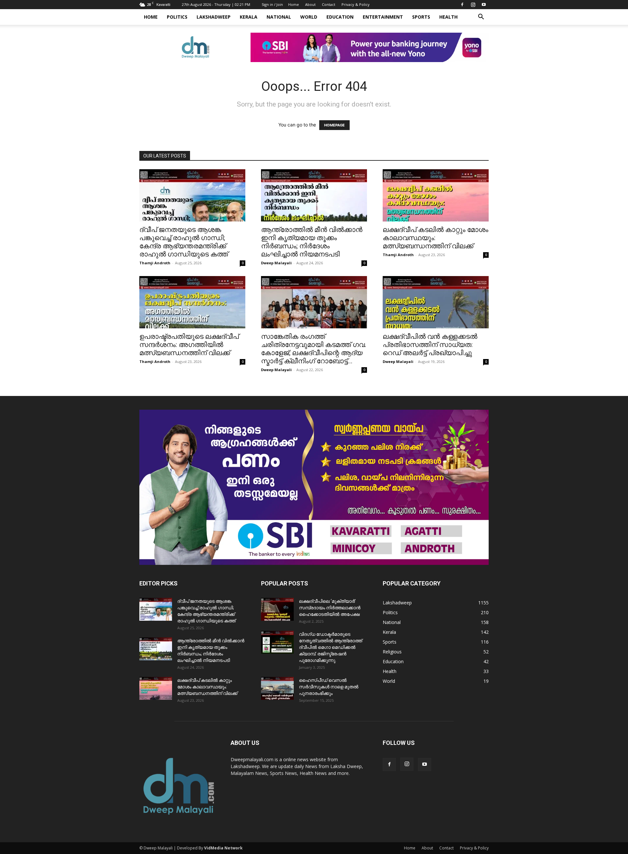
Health (448, 17)
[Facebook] (462, 4)
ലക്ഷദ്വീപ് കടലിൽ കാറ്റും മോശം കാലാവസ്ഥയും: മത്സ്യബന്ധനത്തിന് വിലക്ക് (207, 687)
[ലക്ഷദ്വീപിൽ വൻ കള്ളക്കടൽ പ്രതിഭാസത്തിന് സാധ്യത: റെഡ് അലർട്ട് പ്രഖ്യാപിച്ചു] (436, 302)
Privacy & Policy (355, 4)
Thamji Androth (154, 262)
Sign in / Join (272, 4)
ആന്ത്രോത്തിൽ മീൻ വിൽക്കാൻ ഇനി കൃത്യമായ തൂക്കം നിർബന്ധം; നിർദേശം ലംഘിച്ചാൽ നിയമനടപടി (311, 242)
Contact (328, 4)
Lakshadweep (214, 17)
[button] (481, 17)
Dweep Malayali (276, 262)
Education (340, 17)
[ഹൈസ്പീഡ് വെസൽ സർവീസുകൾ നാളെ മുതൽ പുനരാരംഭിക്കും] (277, 688)
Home (293, 4)
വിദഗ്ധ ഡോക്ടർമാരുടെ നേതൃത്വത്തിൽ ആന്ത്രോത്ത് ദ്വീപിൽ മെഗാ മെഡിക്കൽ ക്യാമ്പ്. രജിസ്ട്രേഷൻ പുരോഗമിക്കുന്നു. (330, 647)
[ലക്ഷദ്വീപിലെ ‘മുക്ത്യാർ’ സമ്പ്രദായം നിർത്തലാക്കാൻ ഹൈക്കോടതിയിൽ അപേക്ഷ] (277, 609)
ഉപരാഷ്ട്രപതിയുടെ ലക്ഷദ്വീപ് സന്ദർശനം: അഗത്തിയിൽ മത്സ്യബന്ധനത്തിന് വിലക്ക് (189, 345)
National (279, 17)
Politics (177, 17)
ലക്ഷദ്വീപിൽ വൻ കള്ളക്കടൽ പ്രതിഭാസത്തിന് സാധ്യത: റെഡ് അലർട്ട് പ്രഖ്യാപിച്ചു (430, 345)
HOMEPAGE (334, 125)
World (308, 17)
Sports (421, 17)
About (310, 4)
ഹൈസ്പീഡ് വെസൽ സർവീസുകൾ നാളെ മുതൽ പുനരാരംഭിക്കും (328, 687)
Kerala (248, 17)
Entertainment (383, 17)
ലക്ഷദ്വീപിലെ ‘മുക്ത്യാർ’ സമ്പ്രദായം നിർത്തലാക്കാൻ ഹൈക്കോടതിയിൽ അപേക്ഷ (329, 608)
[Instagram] (473, 4)
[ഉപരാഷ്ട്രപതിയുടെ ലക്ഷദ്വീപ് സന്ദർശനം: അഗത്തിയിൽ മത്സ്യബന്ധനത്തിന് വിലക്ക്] (192, 302)
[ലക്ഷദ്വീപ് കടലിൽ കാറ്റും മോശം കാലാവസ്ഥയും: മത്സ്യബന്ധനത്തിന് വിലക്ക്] (436, 195)
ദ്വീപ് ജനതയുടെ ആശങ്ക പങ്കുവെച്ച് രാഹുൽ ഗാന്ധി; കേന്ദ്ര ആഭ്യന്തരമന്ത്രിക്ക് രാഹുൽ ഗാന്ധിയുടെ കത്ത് (183, 242)
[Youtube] (484, 4)
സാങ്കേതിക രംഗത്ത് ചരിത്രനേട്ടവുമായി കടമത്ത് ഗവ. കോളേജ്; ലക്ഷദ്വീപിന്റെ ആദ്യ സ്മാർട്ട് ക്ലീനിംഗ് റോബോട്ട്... (313, 349)
